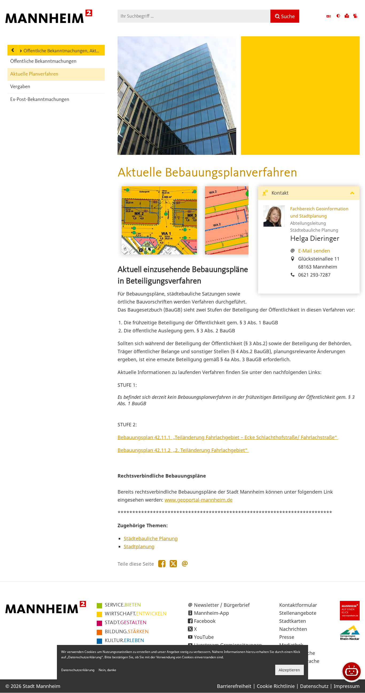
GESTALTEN (125, 622)
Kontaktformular (298, 605)
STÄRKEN (127, 632)
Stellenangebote (297, 613)
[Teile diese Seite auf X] (173, 564)
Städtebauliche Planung (151, 538)
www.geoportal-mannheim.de (198, 500)
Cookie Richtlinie (276, 686)
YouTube (204, 637)
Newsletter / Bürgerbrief (222, 605)
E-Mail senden (314, 250)
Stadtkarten (292, 621)
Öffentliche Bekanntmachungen (43, 61)
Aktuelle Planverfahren (34, 74)
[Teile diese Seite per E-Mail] (184, 564)
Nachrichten (293, 629)
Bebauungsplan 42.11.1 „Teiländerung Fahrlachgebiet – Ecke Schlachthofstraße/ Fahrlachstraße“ (228, 437)
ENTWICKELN (135, 614)
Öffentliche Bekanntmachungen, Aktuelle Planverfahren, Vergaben (61, 51)
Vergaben (20, 86)
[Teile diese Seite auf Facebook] (161, 564)
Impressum (347, 686)
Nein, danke (107, 670)
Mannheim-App (211, 613)
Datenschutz (314, 686)
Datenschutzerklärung (77, 670)
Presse (286, 637)
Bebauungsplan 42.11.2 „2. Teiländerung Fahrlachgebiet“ (183, 450)
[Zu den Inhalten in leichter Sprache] (347, 16)
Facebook (205, 621)
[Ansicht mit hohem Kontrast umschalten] (338, 16)
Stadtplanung (139, 546)
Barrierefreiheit (234, 686)
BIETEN (123, 605)
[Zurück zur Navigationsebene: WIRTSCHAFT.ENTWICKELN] (12, 50)
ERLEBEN (124, 640)
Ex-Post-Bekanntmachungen (39, 99)
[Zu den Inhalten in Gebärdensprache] (355, 16)
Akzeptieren (289, 669)
